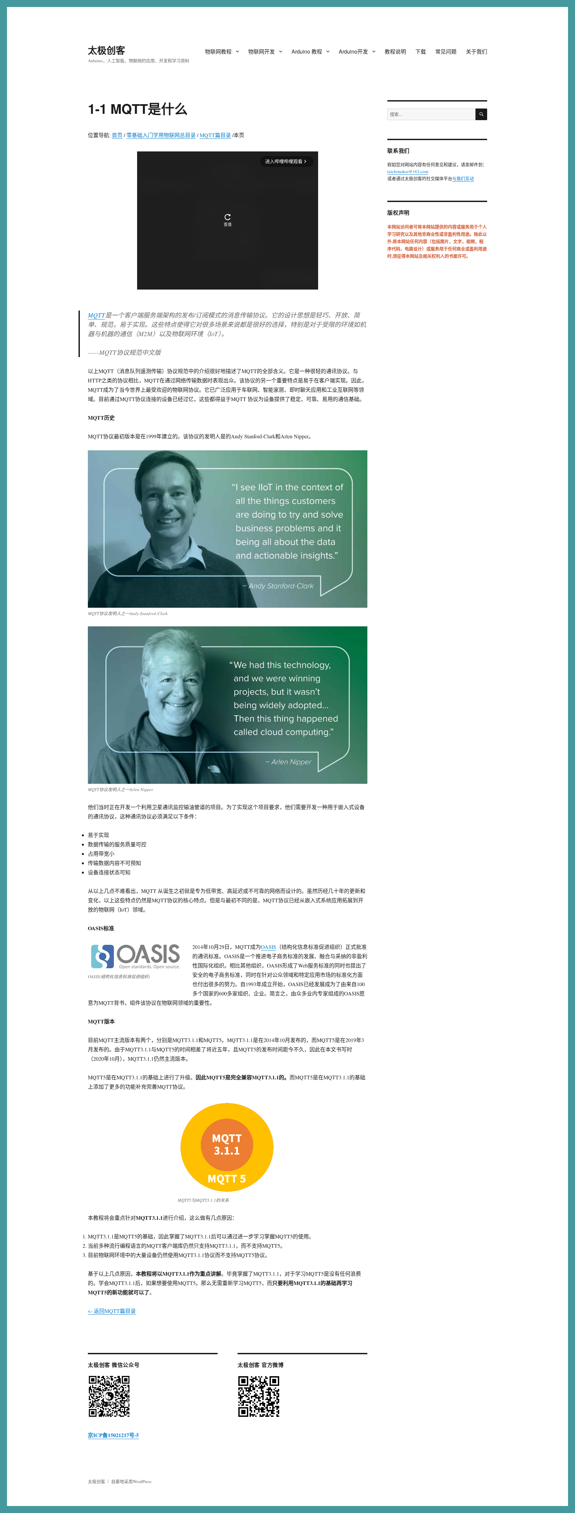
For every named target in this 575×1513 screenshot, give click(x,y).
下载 (420, 51)
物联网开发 (261, 51)
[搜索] (481, 114)
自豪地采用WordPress (131, 1481)
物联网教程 (218, 51)
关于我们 (476, 51)
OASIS (268, 946)
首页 (117, 134)
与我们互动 (463, 178)
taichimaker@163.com (407, 171)
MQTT (96, 315)
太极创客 (106, 50)
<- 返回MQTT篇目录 (112, 1310)
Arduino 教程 (306, 51)
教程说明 (395, 51)
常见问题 (446, 51)
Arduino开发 (353, 51)
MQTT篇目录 (215, 134)
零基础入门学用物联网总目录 (161, 134)
